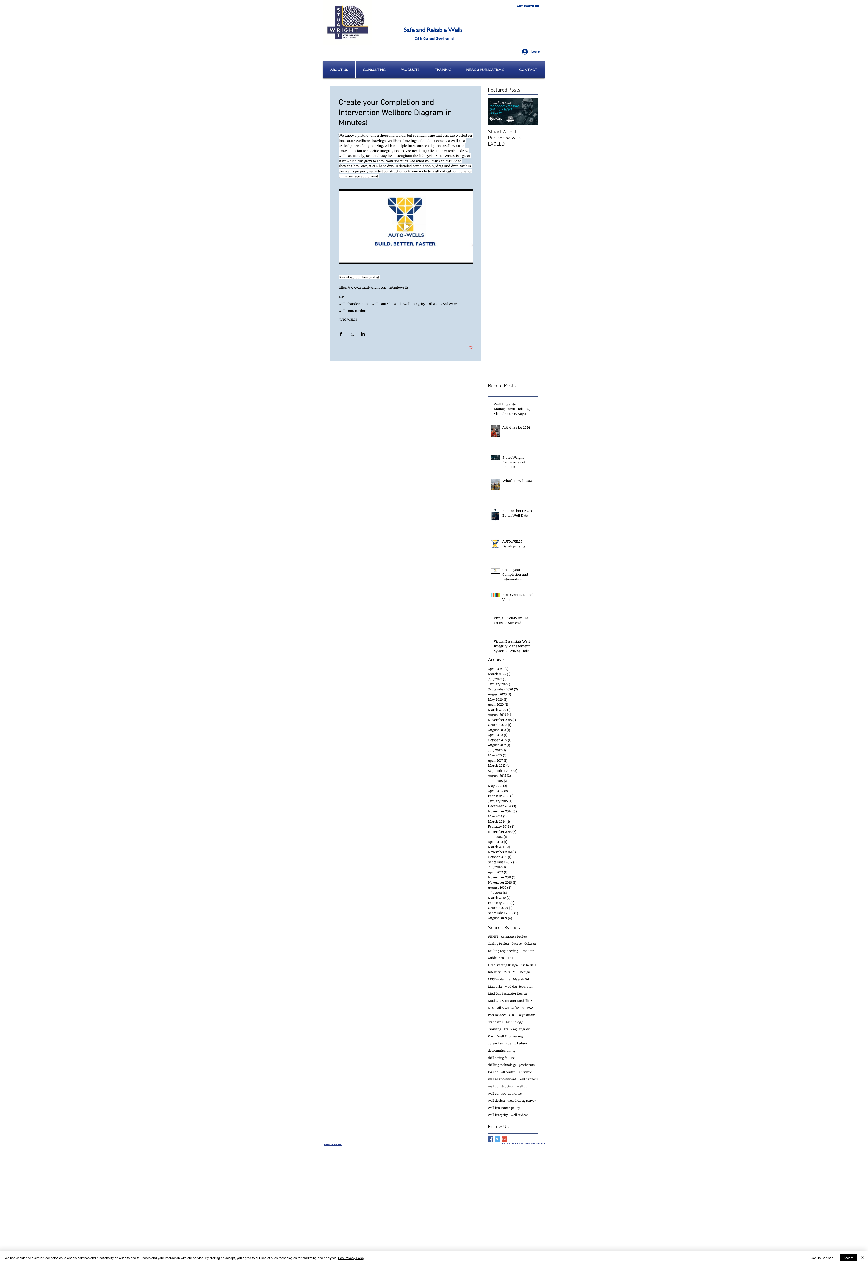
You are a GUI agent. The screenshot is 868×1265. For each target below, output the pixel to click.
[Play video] (406, 226)
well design (496, 1100)
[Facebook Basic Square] (490, 1139)
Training (494, 1029)
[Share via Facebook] (341, 334)
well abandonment (354, 304)
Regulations (527, 1015)
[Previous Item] (495, 111)
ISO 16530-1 (528, 965)
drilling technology (502, 1065)
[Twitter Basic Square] (497, 1139)
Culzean (530, 943)
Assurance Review (514, 936)
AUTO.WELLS (348, 319)
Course (517, 943)
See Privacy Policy (351, 1258)
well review (519, 1114)
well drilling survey (521, 1100)
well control (381, 304)
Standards (495, 1022)
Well (397, 304)
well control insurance (505, 1093)
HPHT (511, 957)
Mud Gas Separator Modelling (510, 1000)
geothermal (527, 1065)
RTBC (512, 1015)
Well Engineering (510, 1036)
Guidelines (496, 957)
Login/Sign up (528, 5)
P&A (530, 1007)
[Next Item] (530, 111)
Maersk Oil (521, 979)
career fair (496, 1043)
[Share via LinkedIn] (363, 334)
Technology (514, 1022)
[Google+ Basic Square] (504, 1139)
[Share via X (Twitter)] (352, 334)
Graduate (527, 950)
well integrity (414, 304)
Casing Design (498, 943)
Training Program (517, 1029)
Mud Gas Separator (519, 986)
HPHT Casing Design (503, 965)
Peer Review (497, 1015)
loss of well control (502, 1072)
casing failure (516, 1043)
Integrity (494, 972)
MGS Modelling (499, 979)
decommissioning (501, 1050)
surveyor (525, 1072)
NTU (491, 1007)
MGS (506, 972)
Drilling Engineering (503, 950)
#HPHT (493, 936)
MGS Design (521, 972)
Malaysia (495, 986)
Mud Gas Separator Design (507, 993)
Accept (848, 1258)
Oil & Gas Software (442, 304)
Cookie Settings (822, 1258)
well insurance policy (504, 1107)
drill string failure (501, 1058)
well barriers (528, 1079)
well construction (352, 310)
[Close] (862, 1257)
